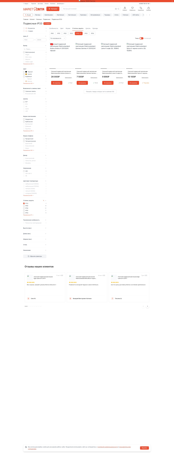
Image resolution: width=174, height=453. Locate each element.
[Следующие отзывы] (147, 306)
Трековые (83, 15)
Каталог (32, 19)
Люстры (37, 15)
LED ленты (136, 15)
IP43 (86, 33)
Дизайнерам (60, 3)
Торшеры (107, 15)
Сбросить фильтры (36, 256)
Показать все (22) (28, 64)
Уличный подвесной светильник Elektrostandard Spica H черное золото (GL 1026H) (138, 72)
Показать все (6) (27, 195)
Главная (25, 19)
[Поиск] (118, 9)
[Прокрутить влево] (146, 15)
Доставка (40, 3)
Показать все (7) (27, 215)
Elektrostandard (68, 77)
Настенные (60, 15)
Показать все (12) (27, 83)
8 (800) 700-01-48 (144, 3)
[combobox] (91, 9)
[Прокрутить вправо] (149, 15)
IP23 (71, 33)
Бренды (95, 28)
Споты (116, 15)
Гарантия (33, 3)
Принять (144, 448)
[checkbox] (24, 28)
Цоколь (88, 28)
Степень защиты (77, 28)
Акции (29, 15)
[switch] (141, 38)
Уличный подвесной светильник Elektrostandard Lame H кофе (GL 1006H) (112, 72)
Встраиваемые (95, 15)
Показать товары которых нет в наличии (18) (100, 91)
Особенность (53, 28)
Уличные (125, 15)
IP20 (65, 33)
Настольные (72, 15)
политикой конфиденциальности (108, 447)
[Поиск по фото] (116, 9)
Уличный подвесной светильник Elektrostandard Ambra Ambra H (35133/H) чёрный (61, 72)
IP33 (77, 33)
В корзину (56, 83)
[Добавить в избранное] (72, 44)
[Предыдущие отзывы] (143, 306)
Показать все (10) (28, 150)
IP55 (58, 33)
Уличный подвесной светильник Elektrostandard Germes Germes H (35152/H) (87, 72)
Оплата (46, 3)
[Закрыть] (172, 1)
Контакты (52, 3)
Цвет (62, 28)
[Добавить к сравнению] (72, 47)
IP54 (92, 33)
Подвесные (46, 19)
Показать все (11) (27, 131)
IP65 (52, 33)
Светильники (49, 15)
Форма (68, 28)
